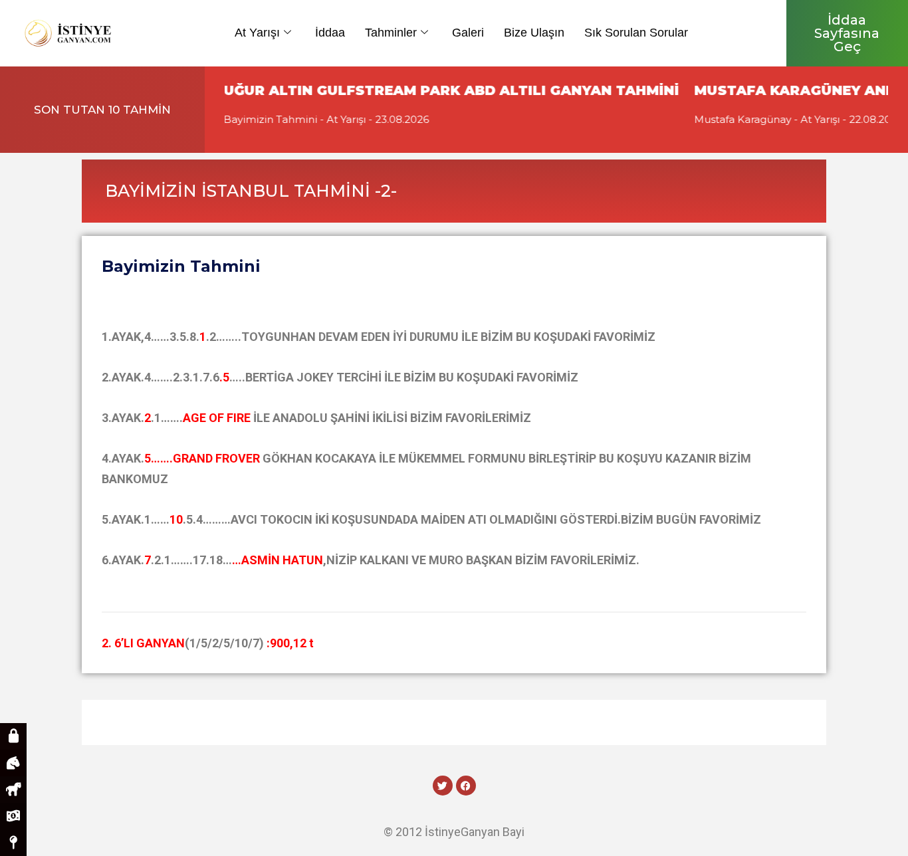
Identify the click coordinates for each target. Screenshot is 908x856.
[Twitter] (443, 786)
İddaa (330, 32)
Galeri (468, 32)
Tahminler (391, 32)
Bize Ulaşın (534, 32)
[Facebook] (466, 786)
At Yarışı (257, 32)
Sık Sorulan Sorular (636, 32)
